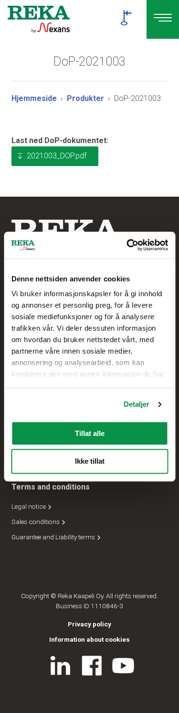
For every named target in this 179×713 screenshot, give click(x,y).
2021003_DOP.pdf (56, 155)
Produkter (85, 98)
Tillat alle (90, 433)
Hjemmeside (34, 98)
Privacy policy (89, 624)
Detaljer (137, 404)
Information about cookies (89, 639)
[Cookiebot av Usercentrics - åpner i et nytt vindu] (127, 245)
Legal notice (29, 506)
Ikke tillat (90, 461)
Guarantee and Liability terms (53, 537)
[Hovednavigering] (163, 19)
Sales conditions (36, 521)
